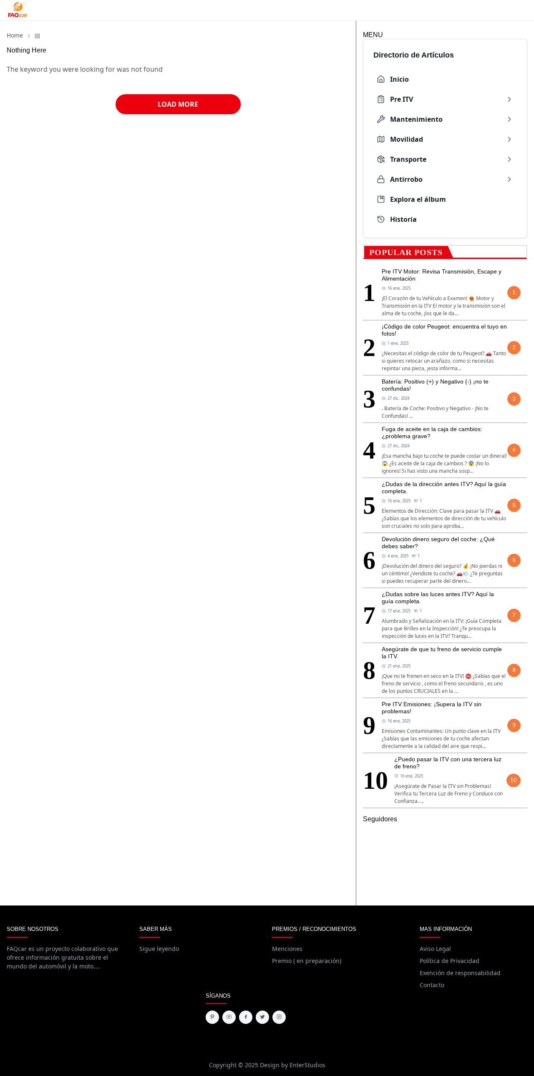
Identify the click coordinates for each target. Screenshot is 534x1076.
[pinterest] (212, 1017)
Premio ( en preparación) (306, 961)
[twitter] (262, 1017)
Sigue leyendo (159, 949)
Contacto (432, 985)
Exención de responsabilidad (460, 973)
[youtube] (229, 1017)
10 (513, 780)
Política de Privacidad (449, 961)
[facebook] (245, 1017)
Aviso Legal (435, 949)
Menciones (287, 949)
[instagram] (279, 1017)
